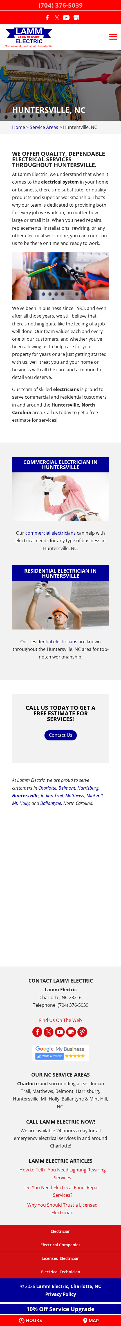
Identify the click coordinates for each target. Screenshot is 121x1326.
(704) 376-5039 (61, 5)
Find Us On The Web (60, 1020)
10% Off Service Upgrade (60, 1309)
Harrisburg (87, 788)
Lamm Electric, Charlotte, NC (68, 1286)
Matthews (74, 796)
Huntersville (25, 796)
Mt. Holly (20, 803)
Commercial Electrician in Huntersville (60, 464)
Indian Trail (52, 796)
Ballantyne (50, 803)
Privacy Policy (60, 1294)
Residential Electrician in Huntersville (60, 573)
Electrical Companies (60, 1244)
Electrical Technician (60, 1271)
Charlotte (47, 788)
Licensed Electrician (61, 1258)
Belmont (67, 788)
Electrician (61, 1231)
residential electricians (53, 642)
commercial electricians (50, 533)
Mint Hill (94, 796)
